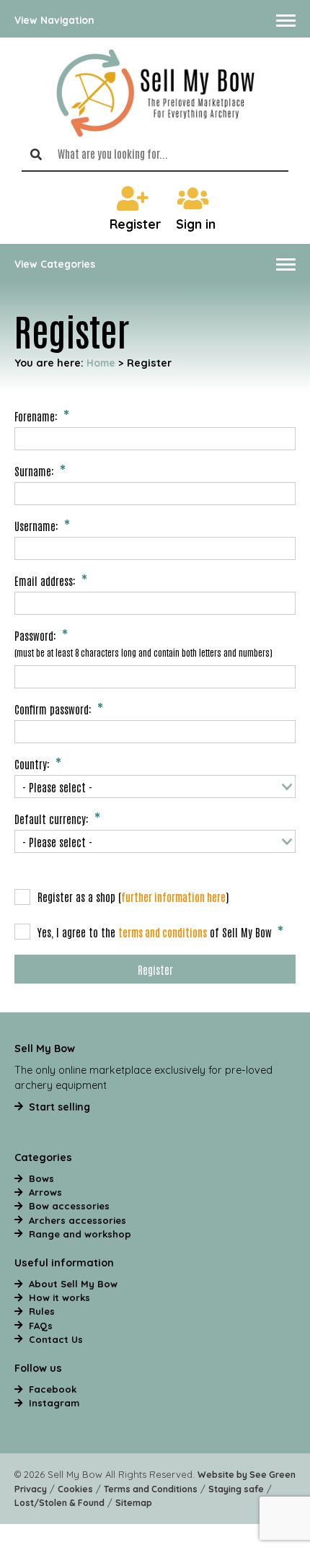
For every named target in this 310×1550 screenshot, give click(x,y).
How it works (59, 1297)
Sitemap (133, 1502)
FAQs (41, 1325)
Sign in (196, 224)
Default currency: (51, 818)
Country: (32, 763)
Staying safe (236, 1489)
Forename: (36, 415)
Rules (42, 1311)
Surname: (34, 470)
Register (135, 224)
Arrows (45, 1192)
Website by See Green (247, 1474)
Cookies (75, 1489)
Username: (36, 525)
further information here (173, 896)
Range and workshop (80, 1234)
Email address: (45, 580)
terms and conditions (162, 932)
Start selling (59, 1106)
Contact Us (56, 1339)
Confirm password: (53, 708)
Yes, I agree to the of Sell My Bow (154, 931)
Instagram (54, 1403)
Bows (41, 1178)
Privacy (30, 1489)
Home (101, 362)
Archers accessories (77, 1220)
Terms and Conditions (151, 1489)
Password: (35, 635)
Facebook (52, 1389)
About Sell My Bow (73, 1284)
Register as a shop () (133, 896)
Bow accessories (69, 1206)
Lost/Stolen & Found (59, 1502)
